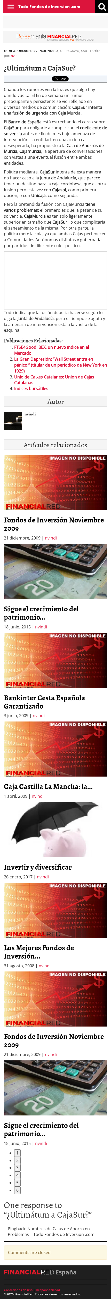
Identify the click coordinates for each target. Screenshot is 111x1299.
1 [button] (17, 1153)
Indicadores (15, 50)
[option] (55, 587)
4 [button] (17, 1175)
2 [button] (17, 1160)
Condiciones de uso (18, 1290)
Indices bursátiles (31, 388)
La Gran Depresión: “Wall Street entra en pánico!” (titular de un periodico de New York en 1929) (60, 365)
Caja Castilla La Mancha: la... (48, 786)
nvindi (15, 55)
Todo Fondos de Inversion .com (49, 6)
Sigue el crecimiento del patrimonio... (41, 612)
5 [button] (17, 1183)
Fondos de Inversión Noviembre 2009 (54, 524)
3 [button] (17, 1168)
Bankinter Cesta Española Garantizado (44, 701)
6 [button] (17, 1190)
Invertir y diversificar (38, 866)
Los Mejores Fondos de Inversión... (39, 951)
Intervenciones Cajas (45, 50)
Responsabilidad (48, 1290)
